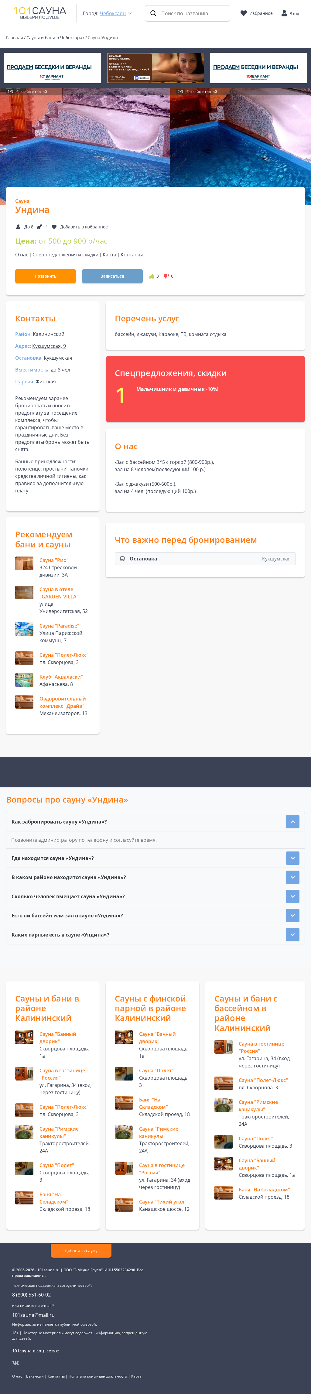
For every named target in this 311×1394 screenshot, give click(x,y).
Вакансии (35, 1376)
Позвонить (45, 276)
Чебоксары (113, 13)
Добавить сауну (81, 1250)
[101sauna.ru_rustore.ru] (155, 68)
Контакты (132, 254)
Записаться (112, 276)
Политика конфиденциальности (98, 1376)
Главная (14, 37)
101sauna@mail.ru (33, 1315)
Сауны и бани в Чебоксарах (55, 37)
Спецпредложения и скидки (65, 254)
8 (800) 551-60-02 (31, 1294)
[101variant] (52, 68)
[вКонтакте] (15, 1363)
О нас (21, 254)
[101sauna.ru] (39, 12)
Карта (109, 254)
